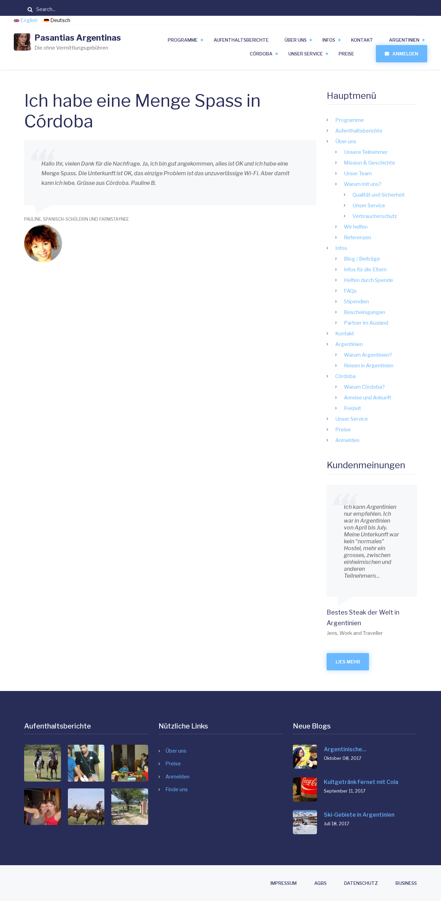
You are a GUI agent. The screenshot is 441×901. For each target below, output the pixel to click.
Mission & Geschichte (369, 163)
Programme (183, 40)
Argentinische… (345, 749)
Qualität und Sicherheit (378, 195)
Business (406, 883)
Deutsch (59, 20)
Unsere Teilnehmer (366, 152)
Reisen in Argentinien (368, 366)
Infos (328, 40)
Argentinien (404, 40)
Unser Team (358, 173)
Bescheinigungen (364, 312)
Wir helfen (356, 227)
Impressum (283, 883)
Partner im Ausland (366, 323)
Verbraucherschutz (374, 216)
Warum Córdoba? (364, 387)
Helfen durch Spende (368, 280)
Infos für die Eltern (365, 269)
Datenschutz (361, 883)
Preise (346, 53)
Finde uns (176, 789)
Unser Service (305, 53)
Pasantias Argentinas (77, 38)
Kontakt (362, 40)
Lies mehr (348, 661)
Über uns (296, 40)
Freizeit (352, 408)
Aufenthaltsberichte (241, 40)
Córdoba (261, 53)
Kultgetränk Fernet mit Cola (361, 782)
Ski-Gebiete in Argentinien (359, 814)
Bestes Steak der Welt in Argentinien (363, 618)
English (29, 20)
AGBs (320, 883)
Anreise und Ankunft (367, 398)
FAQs (350, 291)
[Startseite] (22, 42)
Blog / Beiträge (362, 259)
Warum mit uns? (362, 184)
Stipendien (356, 301)
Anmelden (405, 53)
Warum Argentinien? (368, 355)
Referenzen (357, 237)
